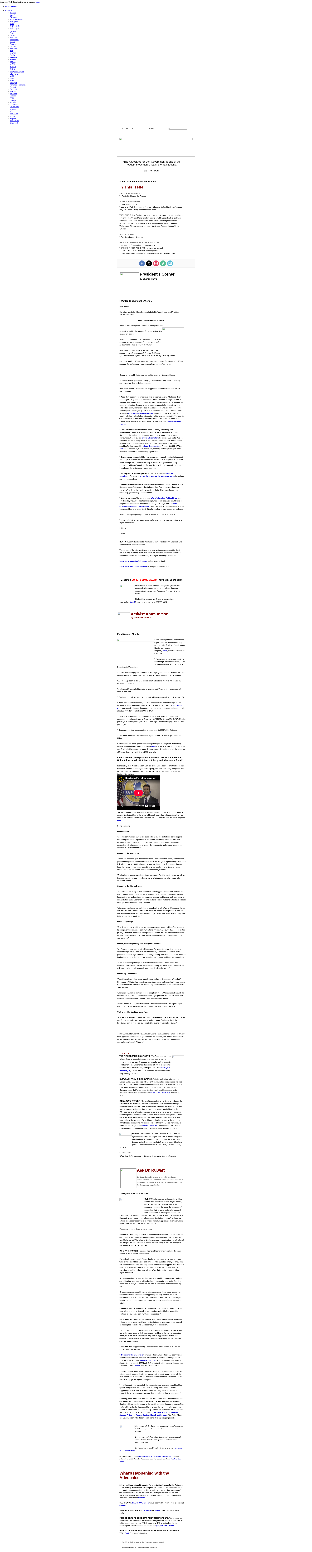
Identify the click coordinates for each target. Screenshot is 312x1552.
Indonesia (13, 57)
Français (13, 44)
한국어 (13, 69)
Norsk (12, 78)
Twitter (11, 6)
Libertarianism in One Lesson (140, 413)
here (119, 820)
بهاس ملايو (14, 74)
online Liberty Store (150, 438)
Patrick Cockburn (149, 1126)
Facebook (147, 1510)
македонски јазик (17, 72)
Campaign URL (6, 2)
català (12, 24)
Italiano (12, 62)
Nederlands (14, 40)
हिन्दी (11, 51)
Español (13, 91)
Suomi (12, 42)
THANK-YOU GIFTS (140, 1503)
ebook (137, 1366)
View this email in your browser (178, 129)
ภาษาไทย (14, 114)
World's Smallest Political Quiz (164, 498)
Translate (8, 10)
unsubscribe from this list (129, 1547)
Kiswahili (13, 94)
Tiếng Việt (14, 123)
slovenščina (14, 107)
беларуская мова (16, 19)
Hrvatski (13, 31)
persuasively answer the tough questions (157, 476)
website (141, 1498)
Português (13, 83)
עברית (12, 98)
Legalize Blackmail (148, 1360)
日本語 (13, 64)
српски (13, 109)
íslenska (13, 59)
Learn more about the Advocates (133, 561)
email (121, 449)
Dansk (12, 35)
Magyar (13, 53)
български (14, 21)
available (172, 421)
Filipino (13, 118)
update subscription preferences (147, 1547)
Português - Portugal (17, 85)
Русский (13, 89)
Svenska (13, 96)
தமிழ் (12, 111)
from (165, 651)
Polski (12, 80)
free (124, 424)
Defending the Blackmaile (132, 1355)
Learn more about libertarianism (133, 566)
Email (132, 602)
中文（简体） (15, 26)
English (13, 13)
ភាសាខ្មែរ (13, 67)
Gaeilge (13, 55)
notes (153, 746)
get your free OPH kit (165, 1526)
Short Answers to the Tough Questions (154, 1456)
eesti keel (13, 37)
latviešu (13, 102)
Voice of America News (160, 1093)
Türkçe (12, 116)
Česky (12, 33)
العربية (12, 15)
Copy (38, 2)
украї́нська (14, 121)
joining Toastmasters (151, 446)
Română (13, 87)
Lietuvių (13, 100)
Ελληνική (13, 48)
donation (123, 1505)
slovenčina (14, 104)
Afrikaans (13, 17)
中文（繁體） (15, 28)
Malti (12, 76)
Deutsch (13, 46)
